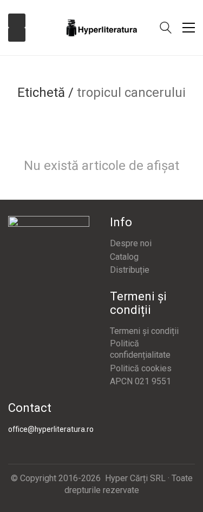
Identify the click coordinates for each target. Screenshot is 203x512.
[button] (188, 27)
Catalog (124, 257)
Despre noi (131, 243)
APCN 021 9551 (140, 381)
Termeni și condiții (144, 331)
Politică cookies (141, 368)
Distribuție (129, 270)
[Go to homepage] (101, 28)
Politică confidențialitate (140, 349)
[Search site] (166, 29)
